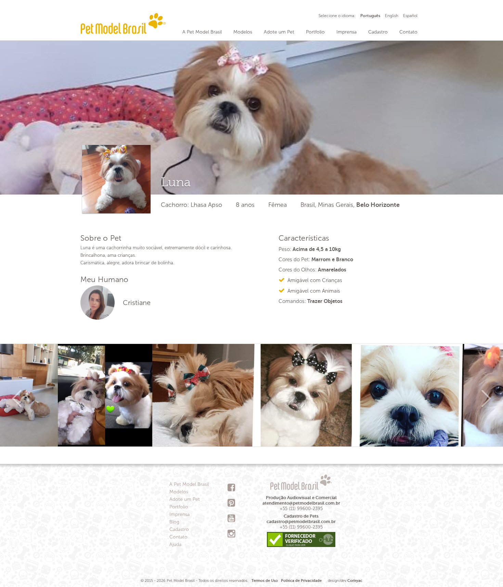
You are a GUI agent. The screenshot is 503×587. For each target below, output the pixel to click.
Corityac (354, 580)
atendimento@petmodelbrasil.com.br (301, 503)
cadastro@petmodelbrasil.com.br (301, 521)
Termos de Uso (265, 580)
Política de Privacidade (301, 580)
